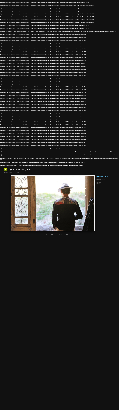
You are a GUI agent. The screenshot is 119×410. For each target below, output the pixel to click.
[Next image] (67, 234)
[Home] (4, 172)
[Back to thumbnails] (46, 234)
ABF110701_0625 (15, 172)
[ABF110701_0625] (53, 231)
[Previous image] (52, 234)
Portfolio (8, 172)
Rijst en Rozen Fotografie (19, 169)
